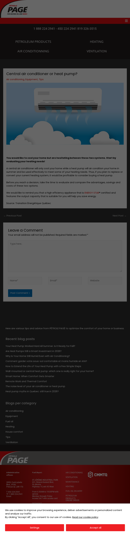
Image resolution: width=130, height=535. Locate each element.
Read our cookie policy (85, 517)
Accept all (95, 527)
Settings (34, 527)
